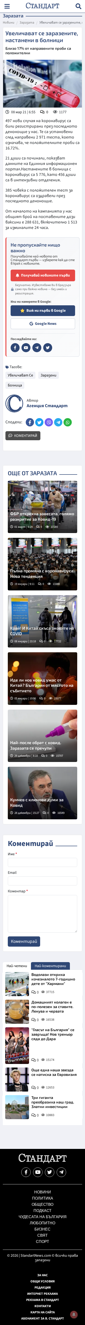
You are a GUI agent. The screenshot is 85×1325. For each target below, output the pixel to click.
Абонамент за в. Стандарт (42, 1318)
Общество (42, 1204)
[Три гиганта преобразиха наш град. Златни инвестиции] (17, 1107)
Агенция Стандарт (47, 406)
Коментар (18, 891)
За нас (42, 1275)
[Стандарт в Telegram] (36, 347)
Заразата (27, 23)
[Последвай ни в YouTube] (37, 1172)
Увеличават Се (20, 375)
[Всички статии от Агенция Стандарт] (14, 403)
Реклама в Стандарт (42, 1300)
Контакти (42, 1306)
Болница (15, 385)
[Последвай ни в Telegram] (61, 1172)
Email (12, 873)
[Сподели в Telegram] (58, 422)
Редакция (42, 1287)
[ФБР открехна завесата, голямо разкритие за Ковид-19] (42, 507)
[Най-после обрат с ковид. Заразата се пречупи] (42, 736)
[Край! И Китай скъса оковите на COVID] (42, 621)
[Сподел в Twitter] (39, 422)
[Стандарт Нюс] (42, 1162)
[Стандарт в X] (47, 347)
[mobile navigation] (7, 6)
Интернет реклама (42, 1293)
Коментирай (25, 435)
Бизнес (42, 1229)
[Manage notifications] (74, 1314)
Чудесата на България (43, 1217)
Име (12, 854)
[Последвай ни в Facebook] (26, 1172)
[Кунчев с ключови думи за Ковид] (42, 793)
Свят (42, 1235)
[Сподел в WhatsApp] (68, 422)
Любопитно (42, 1223)
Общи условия (42, 1281)
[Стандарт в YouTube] (25, 347)
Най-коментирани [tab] (50, 966)
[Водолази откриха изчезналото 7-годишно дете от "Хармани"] (17, 984)
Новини (8, 23)
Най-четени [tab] (17, 966)
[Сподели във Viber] (49, 422)
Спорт (42, 1242)
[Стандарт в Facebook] (15, 347)
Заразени (48, 375)
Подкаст (42, 1211)
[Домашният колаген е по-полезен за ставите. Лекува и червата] (17, 1012)
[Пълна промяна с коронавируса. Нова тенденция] (42, 564)
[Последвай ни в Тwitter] (49, 1172)
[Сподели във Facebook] (30, 422)
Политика (42, 1198)
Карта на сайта (42, 1312)
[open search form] (78, 6)
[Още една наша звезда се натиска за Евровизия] (17, 1080)
